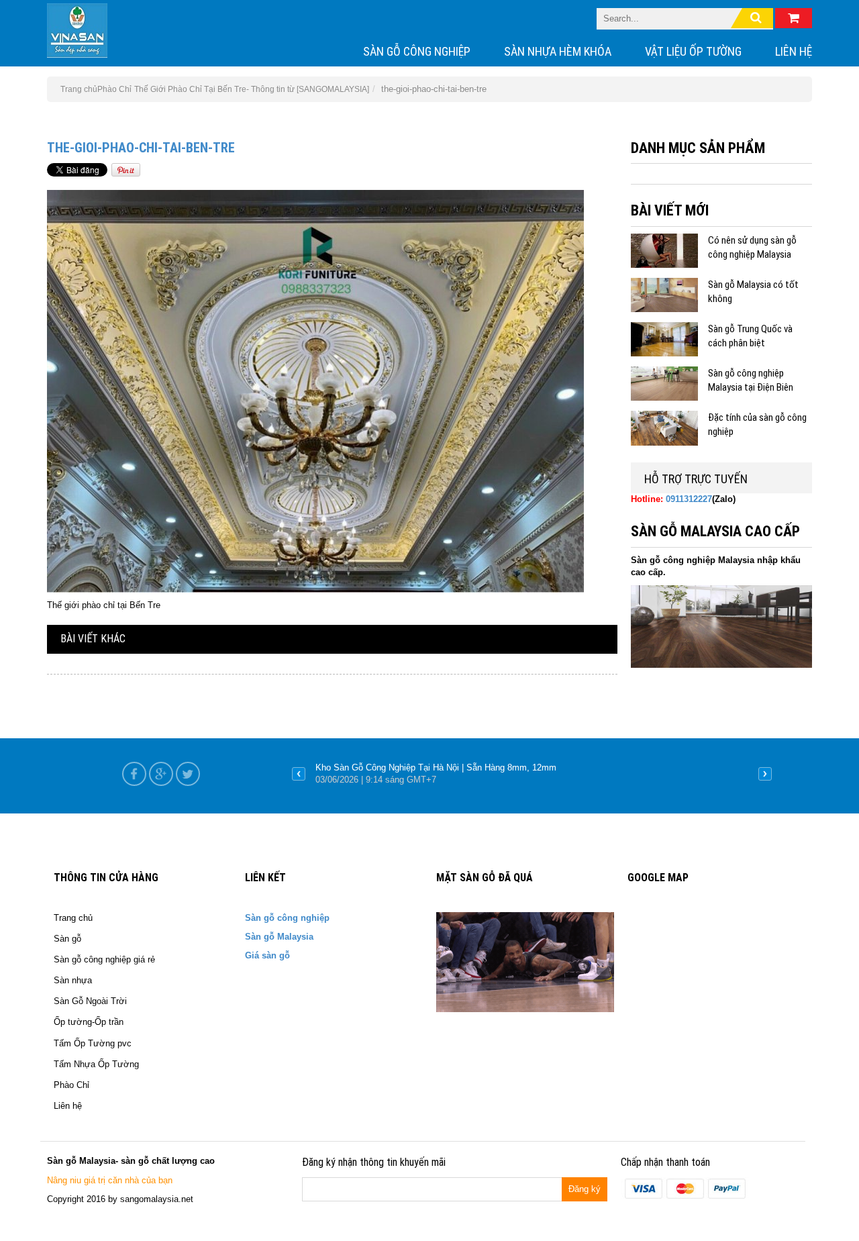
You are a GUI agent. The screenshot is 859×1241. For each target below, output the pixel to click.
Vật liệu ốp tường (693, 51)
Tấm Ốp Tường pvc (93, 1043)
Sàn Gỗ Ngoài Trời (90, 1001)
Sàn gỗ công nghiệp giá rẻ (104, 959)
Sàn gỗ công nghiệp (416, 51)
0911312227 (689, 499)
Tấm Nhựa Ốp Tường (96, 1064)
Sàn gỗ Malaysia (279, 937)
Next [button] (765, 774)
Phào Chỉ (114, 89)
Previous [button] (298, 774)
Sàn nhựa (73, 980)
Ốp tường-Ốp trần (88, 1022)
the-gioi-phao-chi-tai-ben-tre (141, 148)
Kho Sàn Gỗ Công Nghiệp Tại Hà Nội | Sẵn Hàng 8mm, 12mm (435, 767)
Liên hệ (793, 51)
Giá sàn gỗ (267, 955)
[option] (532, 774)
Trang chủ (73, 918)
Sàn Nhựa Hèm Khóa (557, 51)
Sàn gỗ (67, 939)
